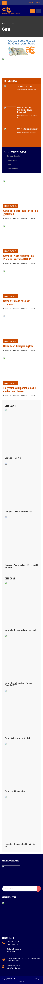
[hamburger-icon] (4, 3)
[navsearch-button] (38, 11)
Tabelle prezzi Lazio (24, 86)
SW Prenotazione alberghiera (27, 128)
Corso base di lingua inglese (18, 346)
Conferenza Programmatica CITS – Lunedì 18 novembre (21, 566)
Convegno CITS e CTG (13, 457)
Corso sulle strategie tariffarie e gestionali (20, 212)
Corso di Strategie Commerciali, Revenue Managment (25, 109)
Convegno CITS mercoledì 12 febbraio (18, 511)
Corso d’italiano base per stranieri (16, 302)
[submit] (39, 889)
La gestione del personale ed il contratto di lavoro (19, 389)
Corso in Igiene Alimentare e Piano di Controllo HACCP (18, 257)
